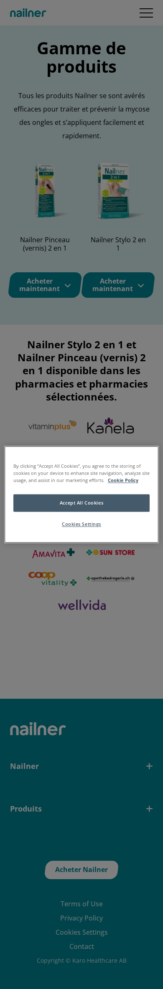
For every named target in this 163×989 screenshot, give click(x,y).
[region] (81, 494)
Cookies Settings (81, 524)
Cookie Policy (123, 480)
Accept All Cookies (81, 503)
